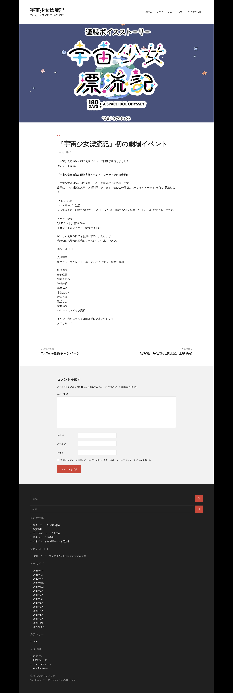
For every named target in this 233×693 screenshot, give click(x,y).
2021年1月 (38, 622)
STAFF (171, 11)
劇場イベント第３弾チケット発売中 (51, 541)
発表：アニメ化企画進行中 (47, 525)
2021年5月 (38, 606)
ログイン (37, 656)
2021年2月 (38, 618)
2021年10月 (38, 586)
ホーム (148, 11)
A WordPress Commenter (69, 555)
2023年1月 (38, 574)
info (59, 135)
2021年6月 (38, 602)
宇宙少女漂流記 (47, 10)
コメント (62, 393)
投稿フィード (40, 660)
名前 (60, 435)
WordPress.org (40, 668)
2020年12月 (39, 626)
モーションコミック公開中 (47, 533)
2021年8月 (38, 594)
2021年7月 (38, 598)
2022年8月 (38, 578)
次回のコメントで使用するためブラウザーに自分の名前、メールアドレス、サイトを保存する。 (106, 460)
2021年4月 (38, 610)
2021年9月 (38, 590)
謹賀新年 (37, 529)
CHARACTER (194, 11)
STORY (160, 11)
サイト (60, 452)
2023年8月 (38, 570)
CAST (181, 11)
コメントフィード (42, 664)
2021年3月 (38, 614)
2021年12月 (38, 582)
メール (61, 443)
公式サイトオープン (43, 555)
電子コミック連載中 (43, 537)
